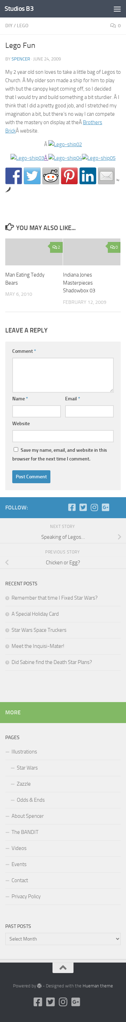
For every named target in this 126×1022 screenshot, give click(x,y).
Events (19, 864)
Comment (24, 351)
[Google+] (105, 507)
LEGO (22, 26)
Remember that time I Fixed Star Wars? (55, 598)
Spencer (21, 59)
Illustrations (24, 752)
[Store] (116, 507)
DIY (9, 26)
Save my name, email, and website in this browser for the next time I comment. (59, 454)
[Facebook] (72, 507)
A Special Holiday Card (35, 614)
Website (21, 424)
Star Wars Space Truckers (39, 630)
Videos (19, 848)
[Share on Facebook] (13, 175)
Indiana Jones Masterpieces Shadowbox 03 (79, 283)
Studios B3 (19, 9)
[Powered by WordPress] (39, 986)
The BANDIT (25, 832)
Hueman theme (98, 985)
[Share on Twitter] (32, 175)
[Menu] (117, 8)
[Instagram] (94, 507)
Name (20, 399)
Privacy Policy (26, 896)
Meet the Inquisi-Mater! (38, 646)
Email (72, 399)
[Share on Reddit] (50, 175)
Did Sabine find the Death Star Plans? (52, 662)
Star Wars (27, 768)
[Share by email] (106, 175)
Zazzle (24, 784)
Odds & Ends (31, 800)
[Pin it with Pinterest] (69, 175)
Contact (20, 880)
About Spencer (28, 816)
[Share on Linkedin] (87, 175)
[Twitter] (83, 507)
